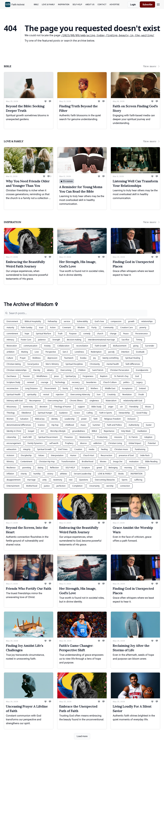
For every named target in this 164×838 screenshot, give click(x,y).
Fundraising (140, 449)
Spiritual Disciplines (74, 364)
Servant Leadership (82, 473)
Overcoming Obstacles (105, 479)
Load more (82, 736)
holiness (142, 467)
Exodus (83, 358)
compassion (116, 321)
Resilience (11, 467)
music (83, 425)
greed (99, 467)
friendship (133, 406)
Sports (124, 479)
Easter (149, 425)
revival (46, 394)
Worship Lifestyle (58, 431)
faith (96, 418)
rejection (60, 394)
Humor (73, 455)
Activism (10, 455)
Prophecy (69, 443)
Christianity (95, 364)
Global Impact (135, 443)
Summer (96, 425)
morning (128, 467)
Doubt (141, 394)
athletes (63, 473)
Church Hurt (88, 455)
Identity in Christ (14, 431)
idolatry (50, 370)
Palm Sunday (26, 327)
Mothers (94, 388)
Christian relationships (17, 370)
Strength (56, 339)
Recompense (35, 400)
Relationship (84, 437)
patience (42, 339)
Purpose (73, 333)
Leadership (69, 418)
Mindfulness (42, 376)
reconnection (12, 388)
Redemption (96, 351)
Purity (94, 327)
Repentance (109, 431)
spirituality (31, 394)
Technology (60, 382)
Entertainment (13, 485)
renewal (30, 382)
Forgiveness (88, 376)
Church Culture (110, 382)
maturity (10, 327)
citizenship (11, 437)
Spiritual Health (13, 394)
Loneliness (79, 351)
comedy (86, 333)
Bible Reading (151, 461)
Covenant (66, 327)
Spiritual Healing (132, 358)
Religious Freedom (112, 418)
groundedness (78, 431)
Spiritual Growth (44, 449)
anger (110, 406)
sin (121, 406)
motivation (134, 461)
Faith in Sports (105, 412)
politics (126, 382)
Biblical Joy (40, 418)
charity (24, 473)
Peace (126, 333)
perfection (61, 485)
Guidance (63, 412)
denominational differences (19, 425)
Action (53, 327)
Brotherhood (87, 461)
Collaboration (63, 345)
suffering (138, 479)
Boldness (37, 358)
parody (111, 351)
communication (30, 345)
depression (52, 358)
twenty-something (110, 358)
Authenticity (134, 425)
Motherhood (31, 485)
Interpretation (57, 455)
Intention (125, 351)
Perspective (50, 351)
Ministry (10, 461)
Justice (47, 485)
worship (109, 485)
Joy (94, 358)
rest (70, 479)
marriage (31, 479)
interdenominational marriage (101, 339)
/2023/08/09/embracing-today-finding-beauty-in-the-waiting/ (107, 35)
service (67, 321)
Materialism (111, 400)
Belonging (113, 467)
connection (125, 485)
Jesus (56, 376)
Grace (77, 412)
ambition (10, 351)
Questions (83, 479)
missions (118, 437)
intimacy (10, 339)
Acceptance (127, 388)
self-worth (53, 443)
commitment (12, 333)
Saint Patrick (97, 370)
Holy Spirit (79, 388)
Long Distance (31, 388)
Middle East (110, 388)
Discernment (50, 388)
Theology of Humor (62, 406)
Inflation (10, 473)
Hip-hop (54, 425)
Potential (152, 443)
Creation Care (126, 327)
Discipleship (26, 455)
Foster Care (26, 339)
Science (41, 425)
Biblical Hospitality (33, 321)
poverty (142, 327)
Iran (98, 394)
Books (121, 473)
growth (131, 321)
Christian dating (14, 364)
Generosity (28, 406)
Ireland (142, 388)
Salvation (24, 418)
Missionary (11, 406)
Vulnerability (82, 321)
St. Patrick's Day (121, 376)
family (65, 388)
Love (37, 351)
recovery (76, 382)
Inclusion (131, 418)
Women (10, 418)
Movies (103, 461)
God (137, 376)
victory (50, 473)
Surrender (149, 345)
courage (44, 382)
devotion (43, 406)
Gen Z (65, 351)
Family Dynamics (35, 443)
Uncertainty (94, 485)
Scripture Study (13, 382)
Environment (12, 321)
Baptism (103, 376)
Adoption (148, 437)
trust (41, 327)
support (81, 406)
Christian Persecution (119, 370)
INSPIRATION (136, 473)
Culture (10, 358)
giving (135, 345)
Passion (26, 376)
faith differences (133, 364)
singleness (94, 400)
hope (27, 333)
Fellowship (52, 321)
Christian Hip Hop (47, 461)
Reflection (54, 467)
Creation (78, 449)
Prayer (23, 358)
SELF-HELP (70, 467)
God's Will (27, 437)
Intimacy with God (15, 400)
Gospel (31, 431)
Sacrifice (125, 339)
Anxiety (47, 345)
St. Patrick (133, 437)
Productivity (102, 437)
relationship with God (132, 400)
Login (133, 4)
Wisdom (81, 327)
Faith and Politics (114, 425)
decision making (74, 339)
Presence (68, 437)
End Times (63, 449)
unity (44, 479)
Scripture (86, 467)
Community (108, 327)
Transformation (68, 461)
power (84, 418)
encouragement (14, 443)
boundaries (91, 382)
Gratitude (140, 351)
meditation (142, 431)
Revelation (127, 394)
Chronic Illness (76, 400)
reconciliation (82, 345)
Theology (11, 412)
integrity (26, 449)
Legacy (139, 382)
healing (104, 449)
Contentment (26, 461)
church (100, 333)
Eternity (36, 370)
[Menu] (158, 4)
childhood (69, 425)
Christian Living (115, 443)
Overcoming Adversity (80, 394)
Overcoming (65, 370)
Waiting (24, 351)
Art (42, 431)
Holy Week (126, 431)
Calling (89, 412)
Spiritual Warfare (43, 333)
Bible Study (96, 406)
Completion (77, 485)
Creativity (111, 394)
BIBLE (94, 431)
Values (41, 455)
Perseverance (141, 333)
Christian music (121, 449)
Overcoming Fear (55, 400)
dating (40, 467)
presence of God (126, 455)
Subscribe (147, 4)
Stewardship (124, 412)
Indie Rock (144, 455)
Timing (139, 339)
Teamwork (68, 358)
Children (82, 370)
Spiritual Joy (71, 376)
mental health (113, 364)
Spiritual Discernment (48, 437)
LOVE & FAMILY (105, 473)
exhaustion (11, 449)
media (91, 449)
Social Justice (33, 364)
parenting (26, 467)
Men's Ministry (52, 364)
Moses (148, 406)
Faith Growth (100, 345)
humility (37, 473)
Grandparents (142, 370)
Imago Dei (117, 461)
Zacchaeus (11, 376)
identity (54, 418)
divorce (83, 443)
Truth (60, 333)
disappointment (13, 479)
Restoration (12, 345)
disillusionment (119, 345)
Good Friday (141, 412)
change (113, 333)
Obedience (26, 412)
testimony (57, 479)
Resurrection (106, 455)
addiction (97, 443)
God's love (99, 321)
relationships (147, 321)
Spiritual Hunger (45, 412)
